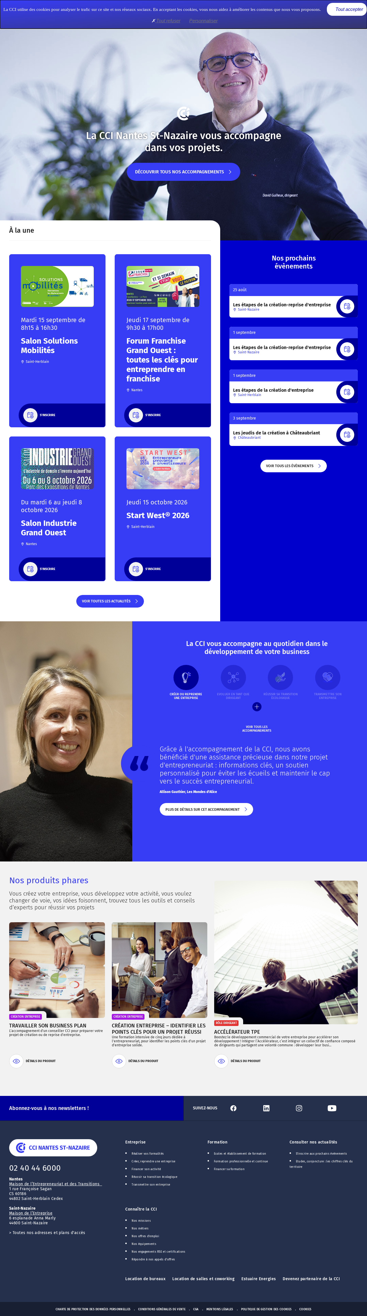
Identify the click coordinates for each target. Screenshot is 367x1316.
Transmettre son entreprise (151, 1184)
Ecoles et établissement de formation (240, 1154)
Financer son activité (146, 1169)
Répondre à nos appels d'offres (153, 1259)
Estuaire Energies (258, 1278)
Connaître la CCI (141, 1209)
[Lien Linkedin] (275, 1108)
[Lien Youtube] (341, 1108)
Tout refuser (167, 20)
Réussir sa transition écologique (154, 1177)
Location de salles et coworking (203, 1278)
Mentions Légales (219, 1309)
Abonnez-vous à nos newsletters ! (49, 1108)
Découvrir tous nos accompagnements (179, 175)
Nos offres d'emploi (145, 1236)
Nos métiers (140, 1228)
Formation (218, 1142)
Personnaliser (203, 20)
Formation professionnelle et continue (241, 1161)
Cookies (305, 1309)
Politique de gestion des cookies (266, 1309)
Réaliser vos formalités (148, 1154)
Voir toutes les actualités (105, 603)
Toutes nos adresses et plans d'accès (49, 1232)
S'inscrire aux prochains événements (321, 1154)
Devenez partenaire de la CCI (311, 1278)
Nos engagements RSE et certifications (158, 1252)
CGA (196, 1309)
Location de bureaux (145, 1278)
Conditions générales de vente (162, 1309)
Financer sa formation (229, 1169)
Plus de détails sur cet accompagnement (202, 811)
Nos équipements (144, 1244)
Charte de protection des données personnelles (93, 1309)
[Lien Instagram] (308, 1108)
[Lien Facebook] (243, 1108)
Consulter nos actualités (313, 1142)
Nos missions (141, 1221)
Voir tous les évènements (289, 468)
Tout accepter (348, 9)
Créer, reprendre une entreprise (153, 1161)
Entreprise (135, 1142)
